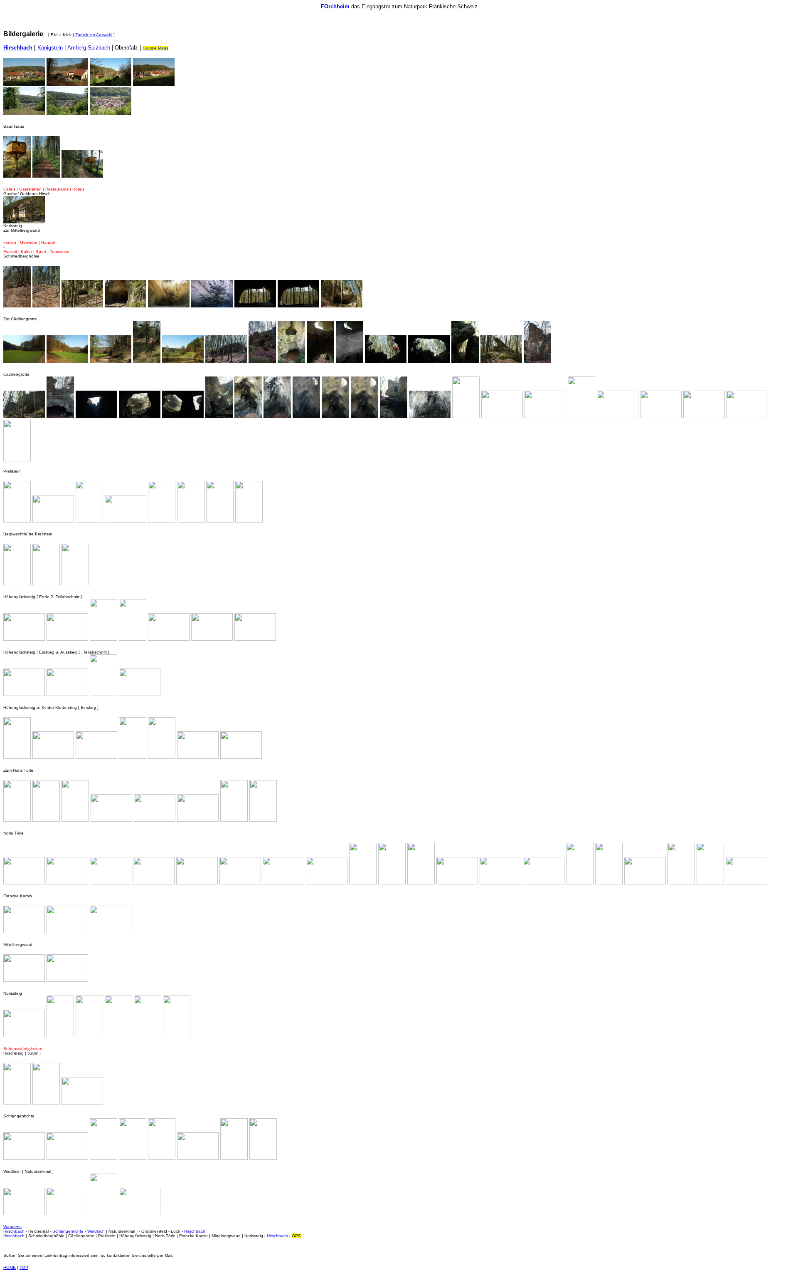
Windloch (96, 1231)
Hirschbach (14, 1231)
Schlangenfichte (68, 1231)
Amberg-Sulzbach (88, 48)
